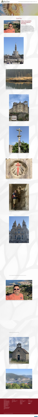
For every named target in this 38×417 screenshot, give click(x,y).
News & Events (23, 1)
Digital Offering (33, 1)
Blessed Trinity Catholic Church (7, 413)
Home (18, 1)
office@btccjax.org (30, 402)
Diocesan (33, 413)
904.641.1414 (15, 401)
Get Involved (29, 1)
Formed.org (21, 403)
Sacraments (26, 1)
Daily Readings (21, 402)
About (20, 1)
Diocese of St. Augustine (22, 401)
